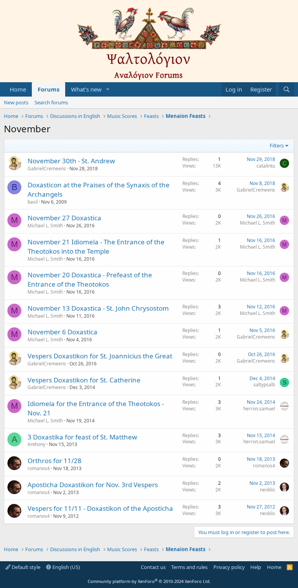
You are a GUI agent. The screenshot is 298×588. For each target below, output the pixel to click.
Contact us (153, 567)
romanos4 (39, 468)
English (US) (65, 567)
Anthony (36, 444)
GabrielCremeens (47, 168)
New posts (16, 102)
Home (18, 89)
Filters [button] (277, 145)
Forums (48, 89)
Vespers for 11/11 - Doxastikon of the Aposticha (100, 508)
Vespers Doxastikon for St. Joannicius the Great (100, 355)
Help (255, 567)
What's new (86, 89)
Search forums (51, 102)
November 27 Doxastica (64, 217)
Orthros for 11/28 (54, 460)
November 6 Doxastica (62, 331)
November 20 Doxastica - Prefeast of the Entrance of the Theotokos (90, 279)
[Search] (286, 89)
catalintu (265, 166)
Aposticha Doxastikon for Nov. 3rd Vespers (93, 484)
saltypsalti (264, 384)
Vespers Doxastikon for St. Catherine (84, 379)
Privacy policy (229, 567)
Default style (25, 567)
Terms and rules (189, 567)
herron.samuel (259, 408)
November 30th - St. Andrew (71, 160)
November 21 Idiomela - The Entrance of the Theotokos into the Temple (96, 246)
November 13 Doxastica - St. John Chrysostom (98, 308)
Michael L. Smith (45, 225)
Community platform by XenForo (149, 581)
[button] (107, 89)
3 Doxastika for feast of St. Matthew (82, 436)
